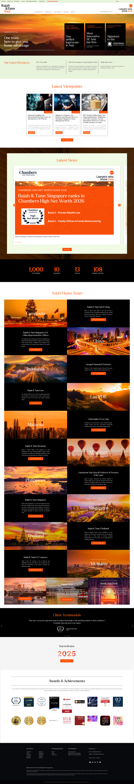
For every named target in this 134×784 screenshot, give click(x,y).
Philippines (41, 753)
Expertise (48, 11)
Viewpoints (38, 11)
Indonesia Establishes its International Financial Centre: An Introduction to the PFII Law (39, 117)
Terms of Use (92, 757)
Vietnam (41, 757)
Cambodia (29, 751)
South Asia (54, 754)
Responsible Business (31, 1)
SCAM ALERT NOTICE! (50, 1)
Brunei (53, 751)
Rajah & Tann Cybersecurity (74, 754)
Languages (41, 1)
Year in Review (66, 646)
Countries (16, 1)
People (66, 11)
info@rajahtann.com (96, 751)
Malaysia (29, 757)
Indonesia (29, 754)
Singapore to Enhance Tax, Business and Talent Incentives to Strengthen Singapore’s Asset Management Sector (66, 118)
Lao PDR (28, 756)
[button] (1, 626)
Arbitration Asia (71, 751)
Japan (53, 753)
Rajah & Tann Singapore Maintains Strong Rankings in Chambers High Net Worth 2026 (37, 236)
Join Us (23, 1)
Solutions (57, 11)
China (28, 753)
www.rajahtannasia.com (98, 754)
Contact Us (10, 1)
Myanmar (41, 751)
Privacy (98, 757)
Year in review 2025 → (106, 11)
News (72, 11)
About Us (3, 1)
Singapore (41, 754)
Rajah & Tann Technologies (74, 753)
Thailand (41, 756)
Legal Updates (32, 112)
